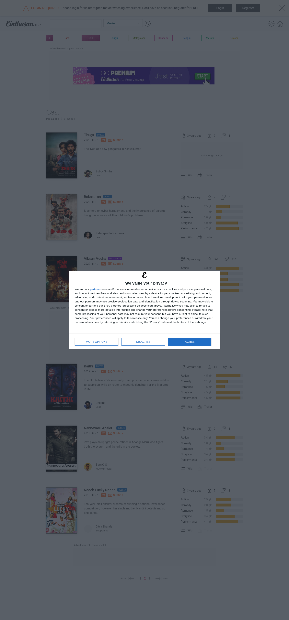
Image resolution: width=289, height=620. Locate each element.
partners (95, 289)
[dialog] (144, 310)
